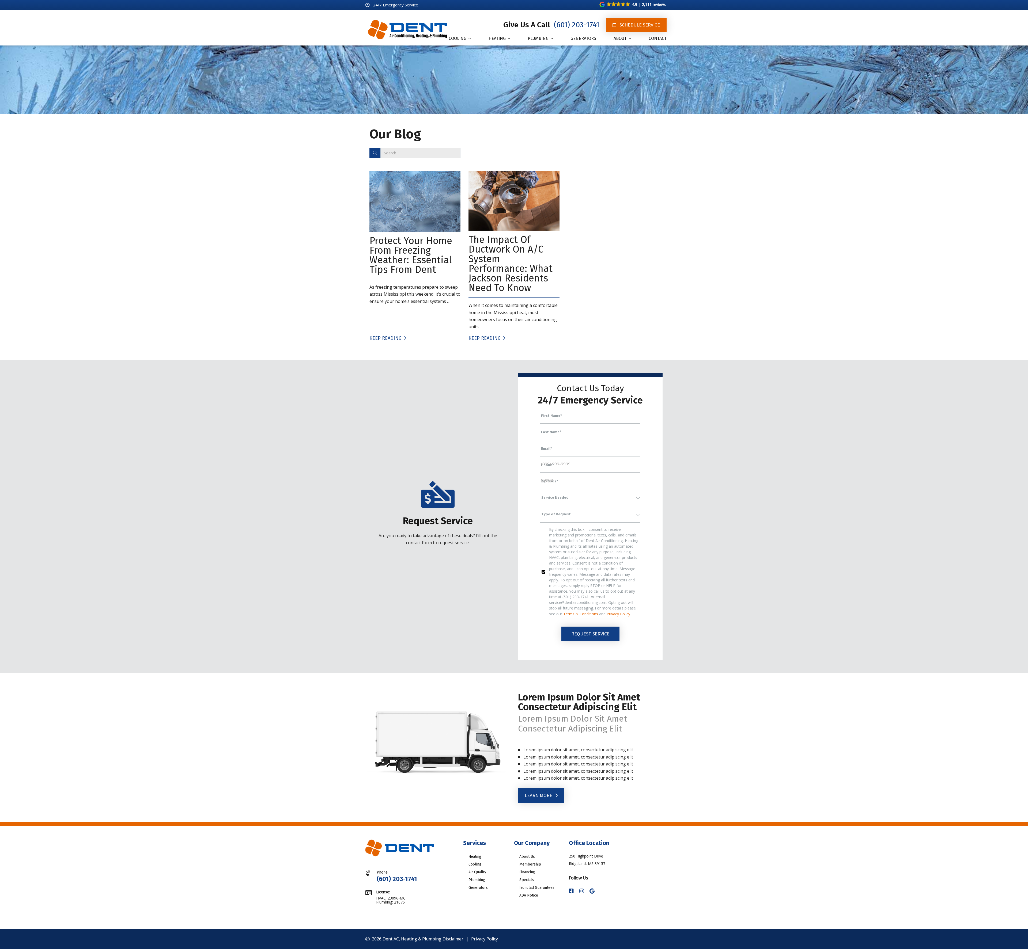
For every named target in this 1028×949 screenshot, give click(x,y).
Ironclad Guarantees (536, 887)
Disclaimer (453, 939)
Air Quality (477, 872)
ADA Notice (528, 895)
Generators (478, 887)
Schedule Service (639, 25)
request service (590, 634)
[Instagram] (582, 891)
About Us (527, 856)
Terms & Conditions (580, 613)
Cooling (474, 864)
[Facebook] (572, 891)
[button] (633, 4)
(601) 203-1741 (575, 24)
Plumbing (476, 880)
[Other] (592, 891)
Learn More (539, 795)
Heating (474, 856)
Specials (526, 880)
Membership (530, 864)
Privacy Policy (618, 613)
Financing (527, 872)
